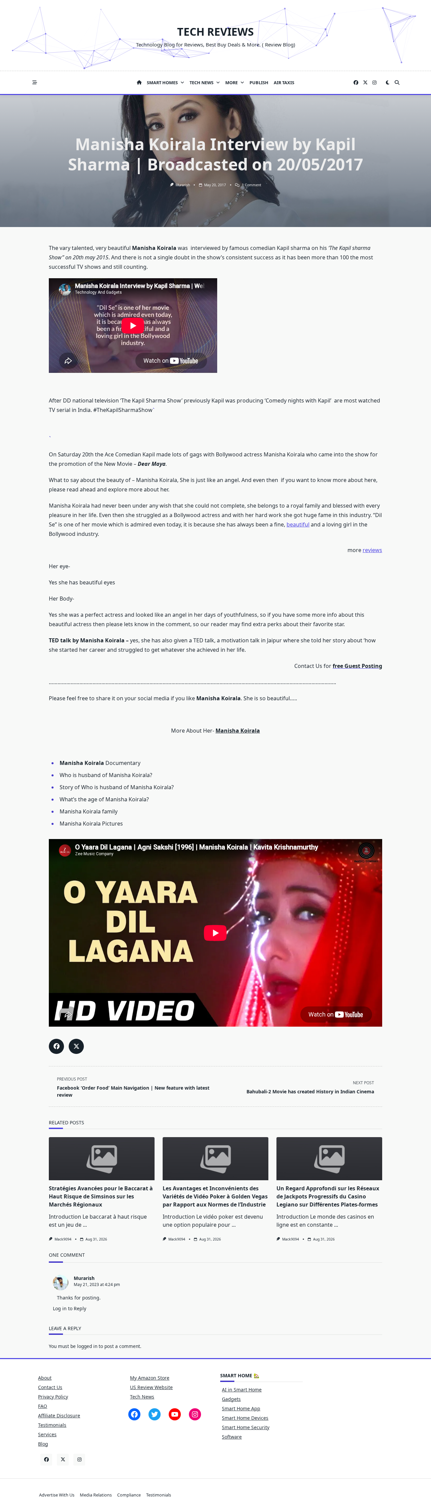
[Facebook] (356, 83)
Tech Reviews (215, 31)
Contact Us (50, 1387)
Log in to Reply (69, 1308)
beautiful (298, 524)
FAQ (42, 1406)
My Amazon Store (149, 1378)
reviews (372, 550)
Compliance (129, 1495)
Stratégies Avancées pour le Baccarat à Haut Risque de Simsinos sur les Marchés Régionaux (101, 1196)
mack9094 (63, 1239)
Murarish (182, 185)
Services (47, 1434)
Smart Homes (162, 82)
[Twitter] (365, 83)
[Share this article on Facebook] (56, 1046)
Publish (259, 82)
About (45, 1378)
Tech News (201, 82)
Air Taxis (284, 82)
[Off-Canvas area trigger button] (35, 82)
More (231, 82)
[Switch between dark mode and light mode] (388, 82)
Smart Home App (241, 1408)
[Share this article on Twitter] (76, 1046)
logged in (87, 1346)
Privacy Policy (53, 1396)
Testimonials (52, 1425)
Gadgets (231, 1399)
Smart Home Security (245, 1427)
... (85, 1224)
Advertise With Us (56, 1495)
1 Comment (251, 185)
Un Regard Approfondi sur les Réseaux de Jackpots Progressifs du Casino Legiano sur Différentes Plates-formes (327, 1196)
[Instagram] (374, 83)
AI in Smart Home (242, 1389)
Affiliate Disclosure (59, 1415)
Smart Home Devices (245, 1418)
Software (232, 1437)
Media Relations (96, 1495)
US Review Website (151, 1387)
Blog (43, 1444)
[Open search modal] (397, 82)
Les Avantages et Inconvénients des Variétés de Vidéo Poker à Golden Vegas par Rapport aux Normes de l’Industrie (215, 1196)
